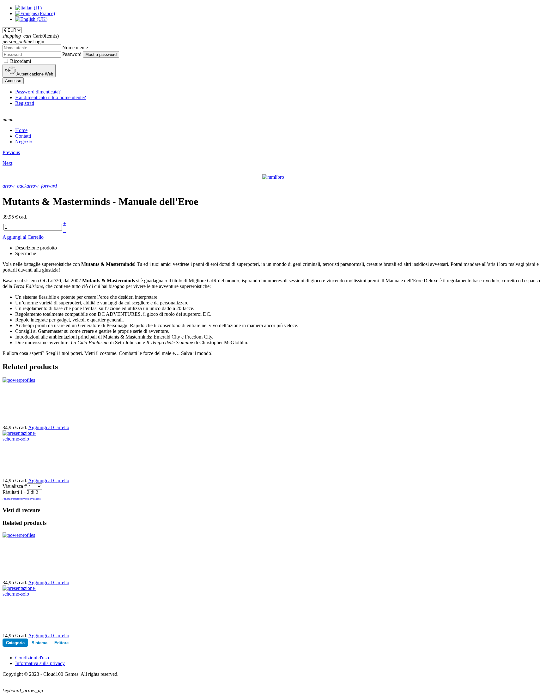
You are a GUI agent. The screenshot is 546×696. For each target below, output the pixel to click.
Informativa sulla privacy (40, 663)
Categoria (15, 642)
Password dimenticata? (38, 91)
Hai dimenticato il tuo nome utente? (50, 97)
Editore (61, 642)
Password (72, 54)
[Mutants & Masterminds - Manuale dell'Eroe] (273, 176)
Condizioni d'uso (32, 657)
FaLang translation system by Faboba (22, 498)
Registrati (24, 103)
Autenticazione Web (34, 74)
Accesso (13, 80)
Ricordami (20, 61)
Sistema (39, 642)
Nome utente (75, 47)
